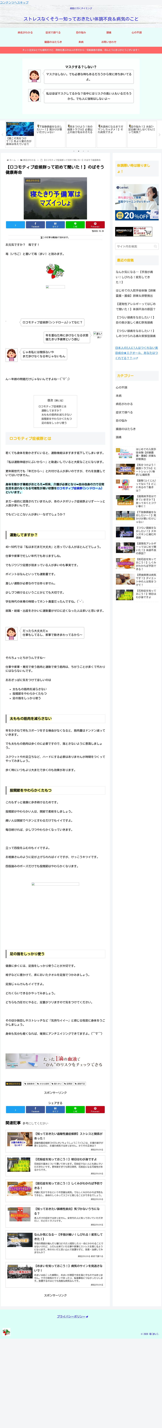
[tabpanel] (20, 134)
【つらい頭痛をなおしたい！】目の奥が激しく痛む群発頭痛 (136, 320)
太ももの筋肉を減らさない (56, 414)
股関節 (69, 1084)
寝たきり (58, 1084)
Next (159, 134)
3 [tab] (83, 151)
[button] (155, 246)
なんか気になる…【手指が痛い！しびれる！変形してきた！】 (134, 277)
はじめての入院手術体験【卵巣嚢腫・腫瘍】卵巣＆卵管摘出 (136, 293)
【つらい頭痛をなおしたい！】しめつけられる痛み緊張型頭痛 (136, 333)
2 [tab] (78, 151)
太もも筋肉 (44, 1084)
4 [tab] (88, 151)
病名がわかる (14, 1084)
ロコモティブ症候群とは (52, 406)
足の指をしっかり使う (54, 423)
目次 (50, 400)
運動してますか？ (51, 410)
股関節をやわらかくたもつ (56, 419)
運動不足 (81, 1084)
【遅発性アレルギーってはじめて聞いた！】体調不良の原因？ (136, 306)
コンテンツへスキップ (14, 2)
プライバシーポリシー (71, 1316)
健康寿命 (30, 1084)
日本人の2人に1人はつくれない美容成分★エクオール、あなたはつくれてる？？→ (136, 353)
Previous (2, 134)
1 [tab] (73, 151)
